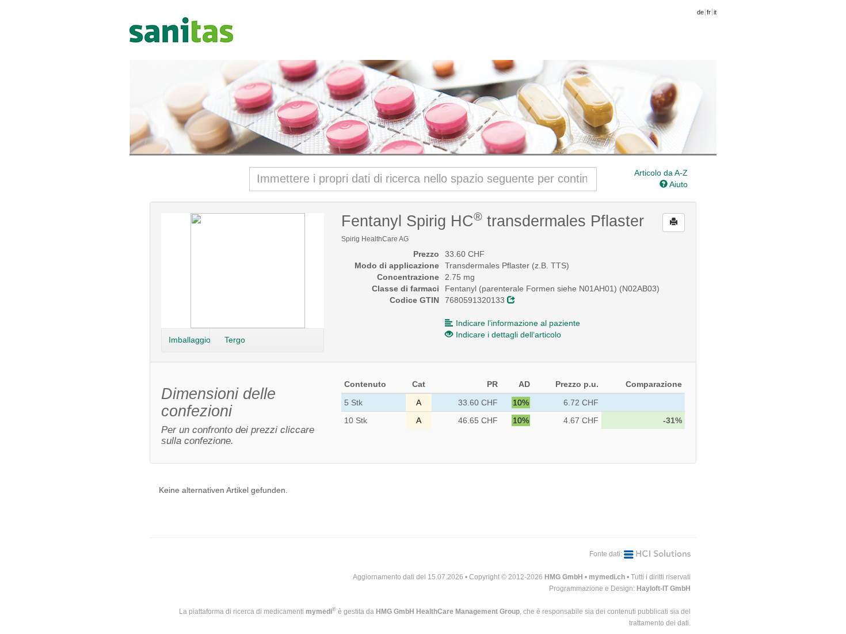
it (715, 12)
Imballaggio (189, 339)
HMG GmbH (563, 577)
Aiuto (678, 184)
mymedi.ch (607, 577)
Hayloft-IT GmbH (664, 588)
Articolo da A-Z (661, 172)
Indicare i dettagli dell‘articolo (508, 334)
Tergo (234, 339)
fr (709, 12)
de (700, 12)
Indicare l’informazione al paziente (518, 323)
